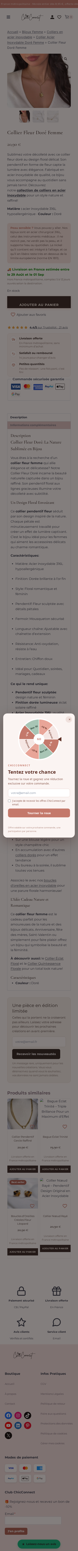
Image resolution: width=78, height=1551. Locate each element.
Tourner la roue (39, 813)
